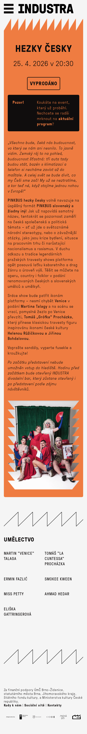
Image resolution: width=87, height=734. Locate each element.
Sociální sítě (34, 705)
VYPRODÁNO (43, 83)
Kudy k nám (13, 705)
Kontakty (55, 705)
